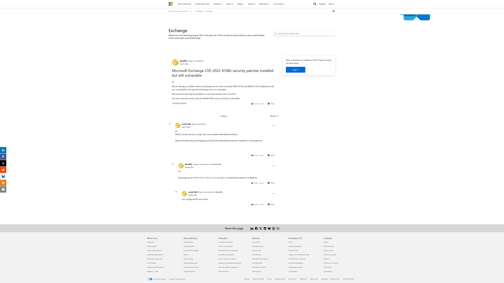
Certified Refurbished (190, 263)
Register (322, 4)
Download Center (189, 246)
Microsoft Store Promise (191, 267)
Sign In (331, 4)
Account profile (188, 242)
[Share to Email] (278, 228)
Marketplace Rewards (296, 267)
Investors (326, 259)
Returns (186, 255)
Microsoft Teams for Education (228, 250)
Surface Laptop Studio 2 (154, 250)
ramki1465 (186, 124)
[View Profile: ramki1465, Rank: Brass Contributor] (177, 125)
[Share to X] (260, 228)
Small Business (256, 271)
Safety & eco (314, 279)
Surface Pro (150, 242)
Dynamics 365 (256, 250)
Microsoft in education (226, 242)
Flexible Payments (189, 271)
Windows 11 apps (152, 271)
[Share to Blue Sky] (269, 228)
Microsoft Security (258, 246)
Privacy (269, 279)
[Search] (314, 4)
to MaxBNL (218, 192)
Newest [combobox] (274, 116)
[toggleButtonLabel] (333, 11)
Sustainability (328, 271)
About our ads (334, 279)
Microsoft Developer (295, 246)
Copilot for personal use (154, 259)
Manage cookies (280, 279)
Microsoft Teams (257, 263)
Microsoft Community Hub (178, 11)
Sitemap (247, 279)
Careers (326, 242)
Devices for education (225, 246)
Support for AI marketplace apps (299, 255)
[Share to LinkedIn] (252, 228)
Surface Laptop (151, 246)
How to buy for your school (227, 259)
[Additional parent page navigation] (191, 11)
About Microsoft (329, 246)
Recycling (324, 279)
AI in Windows (151, 263)
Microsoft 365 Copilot (259, 267)
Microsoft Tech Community (297, 259)
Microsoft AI (256, 242)
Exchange (199, 11)
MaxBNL (183, 61)
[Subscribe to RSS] (273, 228)
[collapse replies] (169, 123)
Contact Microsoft (258, 279)
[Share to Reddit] (265, 228)
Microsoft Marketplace (296, 263)
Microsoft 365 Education (226, 255)
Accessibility (327, 267)
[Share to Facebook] (256, 228)
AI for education (224, 271)
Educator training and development (230, 263)
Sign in (295, 69)
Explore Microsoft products (155, 267)
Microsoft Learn (294, 250)
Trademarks (303, 279)
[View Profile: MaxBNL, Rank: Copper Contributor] (175, 62)
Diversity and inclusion (331, 263)
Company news (328, 250)
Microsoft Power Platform (260, 259)
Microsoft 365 (256, 255)
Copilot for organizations (155, 255)
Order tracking (188, 259)
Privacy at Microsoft (330, 255)
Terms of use (292, 279)
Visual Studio (293, 271)
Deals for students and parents (228, 267)
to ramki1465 (215, 164)
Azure (290, 242)
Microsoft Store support (191, 250)
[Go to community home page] (171, 4)
